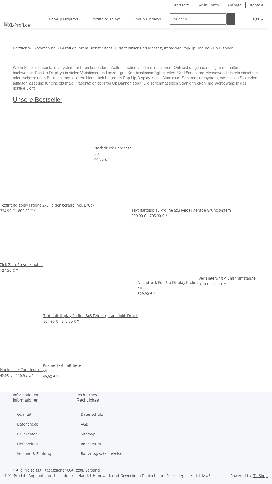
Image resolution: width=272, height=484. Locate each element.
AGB (84, 424)
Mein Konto (208, 4)
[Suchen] (231, 19)
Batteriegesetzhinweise (101, 453)
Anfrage (234, 4)
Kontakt (257, 4)
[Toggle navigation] (11, 14)
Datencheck (27, 424)
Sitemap (88, 433)
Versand (92, 470)
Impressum (91, 443)
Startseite (181, 4)
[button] (243, 19)
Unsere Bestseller (37, 99)
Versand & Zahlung (34, 453)
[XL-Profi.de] (17, 25)
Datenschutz (92, 414)
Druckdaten (27, 433)
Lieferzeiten (27, 443)
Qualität (24, 414)
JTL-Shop (260, 475)
